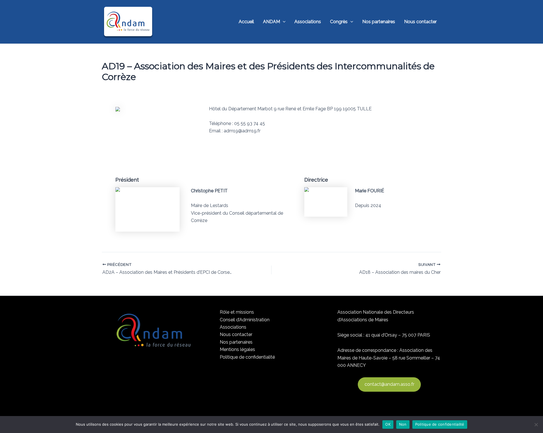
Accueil (246, 21)
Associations (307, 21)
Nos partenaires (378, 21)
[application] (283, 21)
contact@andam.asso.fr (389, 384)
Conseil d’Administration (245, 319)
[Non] (536, 424)
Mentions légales (237, 349)
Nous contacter (420, 21)
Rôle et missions (237, 312)
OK (388, 424)
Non (403, 424)
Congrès (339, 21)
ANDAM (271, 21)
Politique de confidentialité (247, 357)
